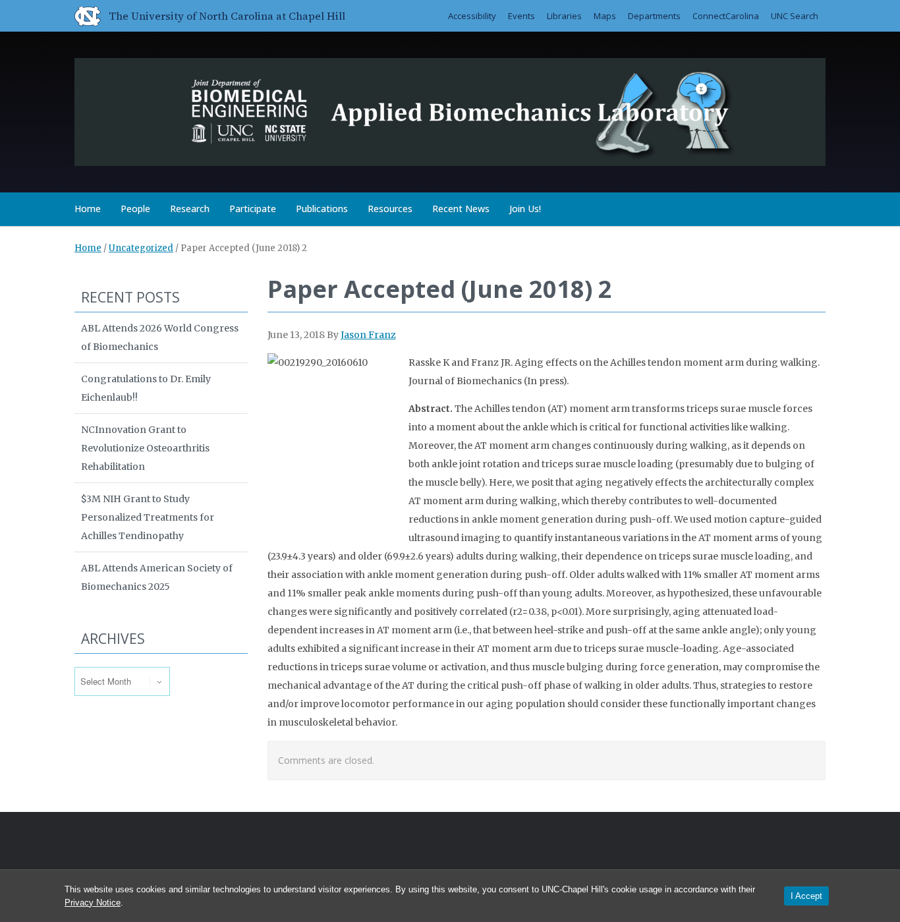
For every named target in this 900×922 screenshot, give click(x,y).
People (135, 208)
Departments (654, 16)
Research (190, 208)
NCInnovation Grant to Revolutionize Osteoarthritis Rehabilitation (145, 448)
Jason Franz (368, 335)
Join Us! (525, 208)
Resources (390, 208)
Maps (605, 16)
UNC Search (794, 16)
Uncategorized (141, 248)
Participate (252, 208)
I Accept (806, 896)
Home (87, 208)
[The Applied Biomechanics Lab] (450, 110)
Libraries (564, 16)
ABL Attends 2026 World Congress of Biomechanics (160, 337)
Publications (322, 208)
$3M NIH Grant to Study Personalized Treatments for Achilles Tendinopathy (147, 517)
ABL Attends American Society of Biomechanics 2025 (157, 577)
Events (521, 16)
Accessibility (472, 16)
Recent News (461, 208)
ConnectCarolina (725, 16)
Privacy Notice (93, 903)
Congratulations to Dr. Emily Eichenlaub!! (146, 388)
